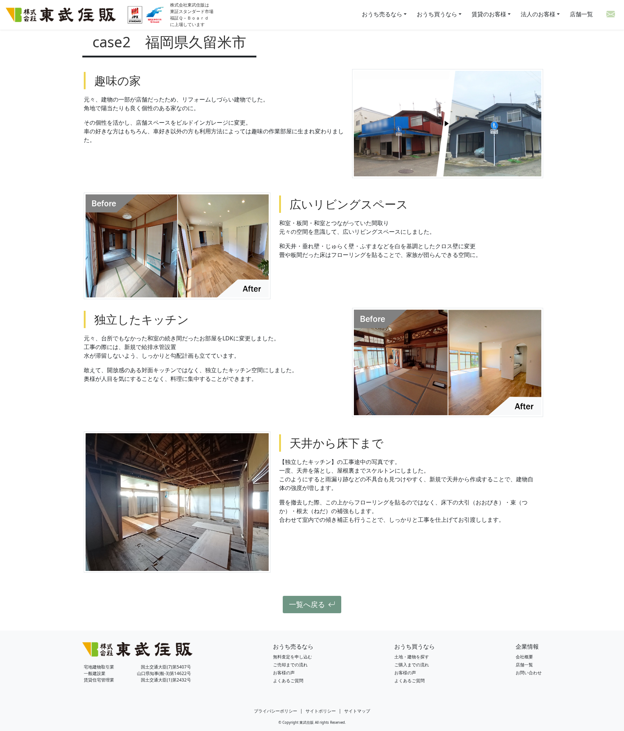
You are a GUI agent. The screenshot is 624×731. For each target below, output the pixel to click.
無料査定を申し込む (292, 657)
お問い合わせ (529, 673)
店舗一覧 (581, 14)
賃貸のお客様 (489, 14)
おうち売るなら (383, 14)
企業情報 (527, 646)
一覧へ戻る (307, 604)
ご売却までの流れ (290, 665)
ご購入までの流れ (411, 665)
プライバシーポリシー (275, 711)
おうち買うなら (438, 14)
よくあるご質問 (288, 681)
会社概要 (524, 657)
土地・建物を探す (411, 657)
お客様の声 (284, 673)
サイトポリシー (321, 711)
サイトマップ (357, 711)
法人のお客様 (538, 14)
